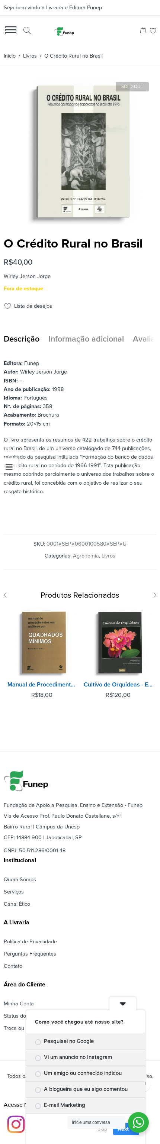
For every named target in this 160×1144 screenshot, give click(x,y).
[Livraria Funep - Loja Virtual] (64, 31)
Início (10, 56)
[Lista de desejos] (153, 31)
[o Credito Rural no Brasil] (79, 222)
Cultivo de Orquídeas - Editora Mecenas (118, 684)
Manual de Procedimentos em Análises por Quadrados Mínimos (41, 684)
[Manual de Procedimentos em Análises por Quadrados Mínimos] (41, 642)
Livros (30, 56)
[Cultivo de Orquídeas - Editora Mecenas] (118, 642)
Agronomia (86, 556)
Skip (102, 1129)
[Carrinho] (143, 31)
